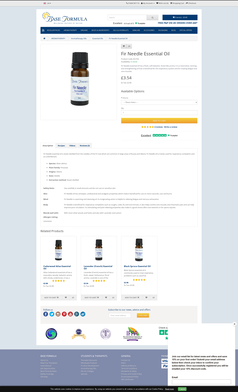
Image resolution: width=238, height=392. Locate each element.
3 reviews (158, 127)
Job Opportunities (47, 368)
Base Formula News (48, 371)
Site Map (44, 376)
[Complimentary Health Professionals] (51, 334)
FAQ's (123, 363)
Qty (122, 108)
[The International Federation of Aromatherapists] (78, 334)
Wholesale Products (89, 363)
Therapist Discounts (89, 360)
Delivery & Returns (128, 365)
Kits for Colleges (87, 371)
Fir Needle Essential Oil (118, 38)
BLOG (173, 30)
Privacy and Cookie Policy (131, 374)
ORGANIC (84, 30)
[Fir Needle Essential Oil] (78, 82)
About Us (44, 360)
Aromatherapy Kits (88, 368)
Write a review (170, 127)
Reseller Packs (53, 30)
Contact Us (125, 360)
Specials (84, 374)
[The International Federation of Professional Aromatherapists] (132, 334)
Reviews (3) (85, 145)
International (45, 365)
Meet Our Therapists (48, 363)
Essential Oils (97, 38)
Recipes (61, 145)
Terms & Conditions (129, 368)
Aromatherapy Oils (78, 38)
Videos (72, 145)
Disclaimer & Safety (129, 371)
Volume (125, 98)
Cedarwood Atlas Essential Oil (57, 267)
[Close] (234, 324)
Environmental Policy (129, 376)
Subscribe (143, 315)
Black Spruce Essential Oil (137, 266)
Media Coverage (47, 374)
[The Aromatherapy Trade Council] (105, 334)
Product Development (90, 365)
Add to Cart (159, 120)
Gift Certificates (127, 379)
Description (48, 145)
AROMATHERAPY (58, 38)
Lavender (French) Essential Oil (98, 267)
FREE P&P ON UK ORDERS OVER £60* (178, 22)
